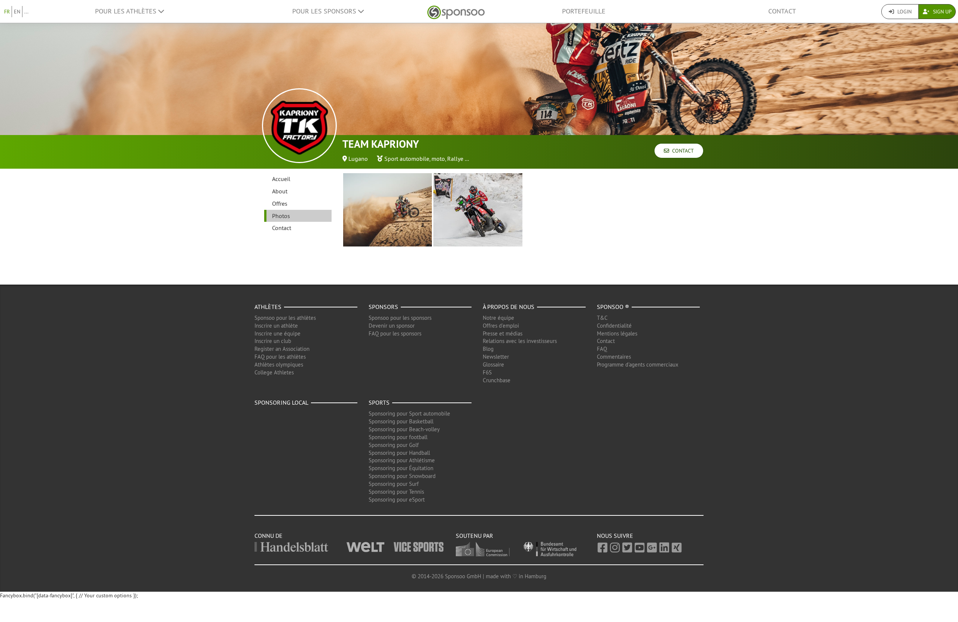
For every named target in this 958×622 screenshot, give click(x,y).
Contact (782, 11)
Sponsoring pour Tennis (396, 491)
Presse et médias (502, 333)
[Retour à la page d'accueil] (456, 11)
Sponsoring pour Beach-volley (404, 429)
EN (17, 11)
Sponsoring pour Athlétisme (402, 460)
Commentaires (614, 356)
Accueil (281, 179)
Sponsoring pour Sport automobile (409, 413)
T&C (602, 317)
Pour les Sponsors (325, 11)
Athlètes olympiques (278, 364)
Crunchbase (496, 380)
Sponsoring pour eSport (397, 499)
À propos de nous (508, 306)
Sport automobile (406, 158)
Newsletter (496, 356)
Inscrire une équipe (277, 333)
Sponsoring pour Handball (399, 452)
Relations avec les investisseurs (520, 340)
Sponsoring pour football (398, 437)
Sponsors (383, 306)
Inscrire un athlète (276, 325)
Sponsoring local (281, 402)
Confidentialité (614, 325)
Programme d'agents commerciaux (637, 364)
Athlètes (267, 306)
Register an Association (281, 348)
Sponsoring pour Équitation (401, 468)
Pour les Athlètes (126, 11)
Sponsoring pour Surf (394, 483)
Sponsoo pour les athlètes (285, 317)
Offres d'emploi (501, 325)
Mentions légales (617, 333)
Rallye (455, 158)
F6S (487, 372)
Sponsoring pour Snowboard (402, 475)
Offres (279, 203)
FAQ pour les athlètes (280, 356)
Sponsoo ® (613, 306)
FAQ (602, 348)
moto (438, 158)
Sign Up (941, 11)
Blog (488, 348)
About (279, 191)
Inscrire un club (272, 340)
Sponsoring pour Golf (394, 444)
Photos (281, 216)
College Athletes (274, 372)
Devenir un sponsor (392, 325)
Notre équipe (498, 317)
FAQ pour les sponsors (395, 333)
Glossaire (493, 364)
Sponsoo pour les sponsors (400, 317)
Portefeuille (583, 11)
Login (904, 11)
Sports (379, 402)
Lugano (358, 158)
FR (7, 11)
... (26, 11)
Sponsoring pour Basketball (401, 421)
